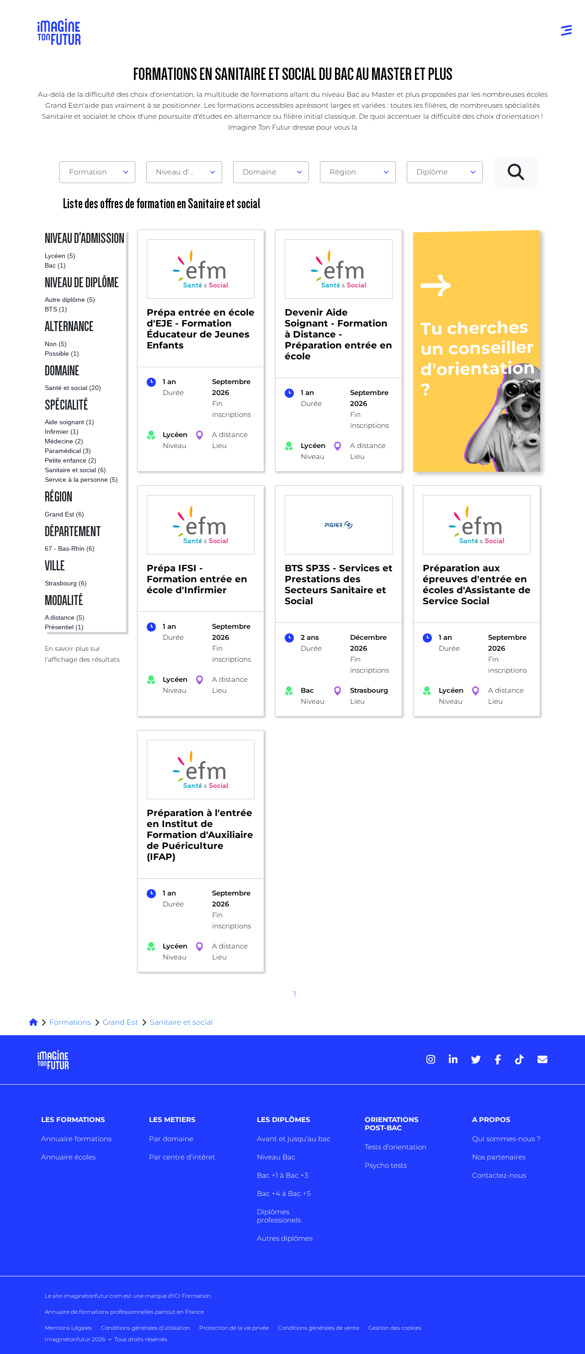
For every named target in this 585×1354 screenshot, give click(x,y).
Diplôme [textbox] (432, 172)
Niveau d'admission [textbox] (180, 172)
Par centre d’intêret (182, 1157)
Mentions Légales (68, 1327)
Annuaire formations (76, 1138)
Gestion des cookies (394, 1327)
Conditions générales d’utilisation (145, 1327)
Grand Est (120, 1022)
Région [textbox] (343, 172)
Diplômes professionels (279, 1215)
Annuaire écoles (68, 1157)
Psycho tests (386, 1165)
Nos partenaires (499, 1157)
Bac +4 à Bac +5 (283, 1193)
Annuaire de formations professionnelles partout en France (124, 1311)
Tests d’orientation (395, 1147)
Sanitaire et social (181, 1022)
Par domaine (171, 1138)
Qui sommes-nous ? (506, 1138)
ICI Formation (192, 1295)
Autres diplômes (285, 1238)
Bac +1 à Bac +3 (282, 1175)
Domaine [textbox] (260, 172)
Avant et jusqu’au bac (293, 1138)
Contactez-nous (499, 1175)
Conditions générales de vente (318, 1327)
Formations (70, 1022)
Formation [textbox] (88, 172)
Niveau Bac (276, 1157)
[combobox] (97, 172)
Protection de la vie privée (234, 1327)
